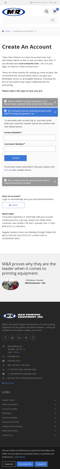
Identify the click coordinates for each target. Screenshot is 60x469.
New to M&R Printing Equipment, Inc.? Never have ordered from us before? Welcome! (28, 102)
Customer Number (14, 144)
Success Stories (10, 409)
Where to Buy (8, 400)
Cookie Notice (19, 457)
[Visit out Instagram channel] (33, 337)
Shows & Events (9, 417)
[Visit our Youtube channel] (12, 337)
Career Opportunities (12, 426)
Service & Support (10, 422)
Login (14, 205)
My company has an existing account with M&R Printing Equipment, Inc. (27, 112)
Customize (8, 464)
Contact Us (7, 435)
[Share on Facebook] (5, 337)
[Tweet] (26, 337)
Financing (6, 413)
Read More (9, 383)
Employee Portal (10, 431)
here (6, 170)
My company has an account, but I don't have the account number (27, 182)
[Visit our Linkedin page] (19, 337)
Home (7, 31)
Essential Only (25, 464)
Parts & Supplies (10, 404)
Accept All (41, 464)
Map (17, 352)
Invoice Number (13, 132)
